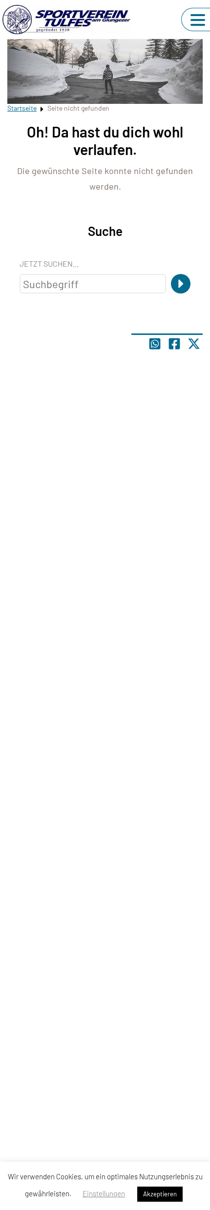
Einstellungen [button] (104, 1193)
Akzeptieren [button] (160, 1194)
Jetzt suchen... (49, 263)
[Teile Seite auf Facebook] (174, 343)
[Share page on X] (194, 343)
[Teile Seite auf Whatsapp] (155, 343)
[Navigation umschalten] (198, 20)
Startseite (22, 108)
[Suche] (180, 283)
